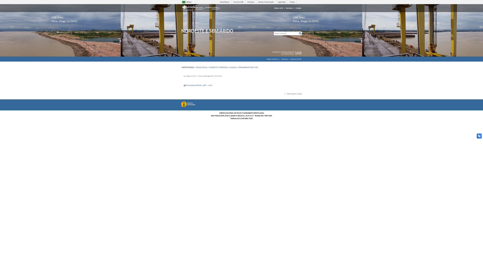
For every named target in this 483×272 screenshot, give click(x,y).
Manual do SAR (296, 59)
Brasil (189, 2)
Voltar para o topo (294, 94)
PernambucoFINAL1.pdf (196, 85)
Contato (298, 8)
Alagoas (233, 67)
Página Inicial (202, 67)
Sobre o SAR (278, 8)
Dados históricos (272, 59)
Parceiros (289, 8)
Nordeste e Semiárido (218, 67)
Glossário (284, 59)
